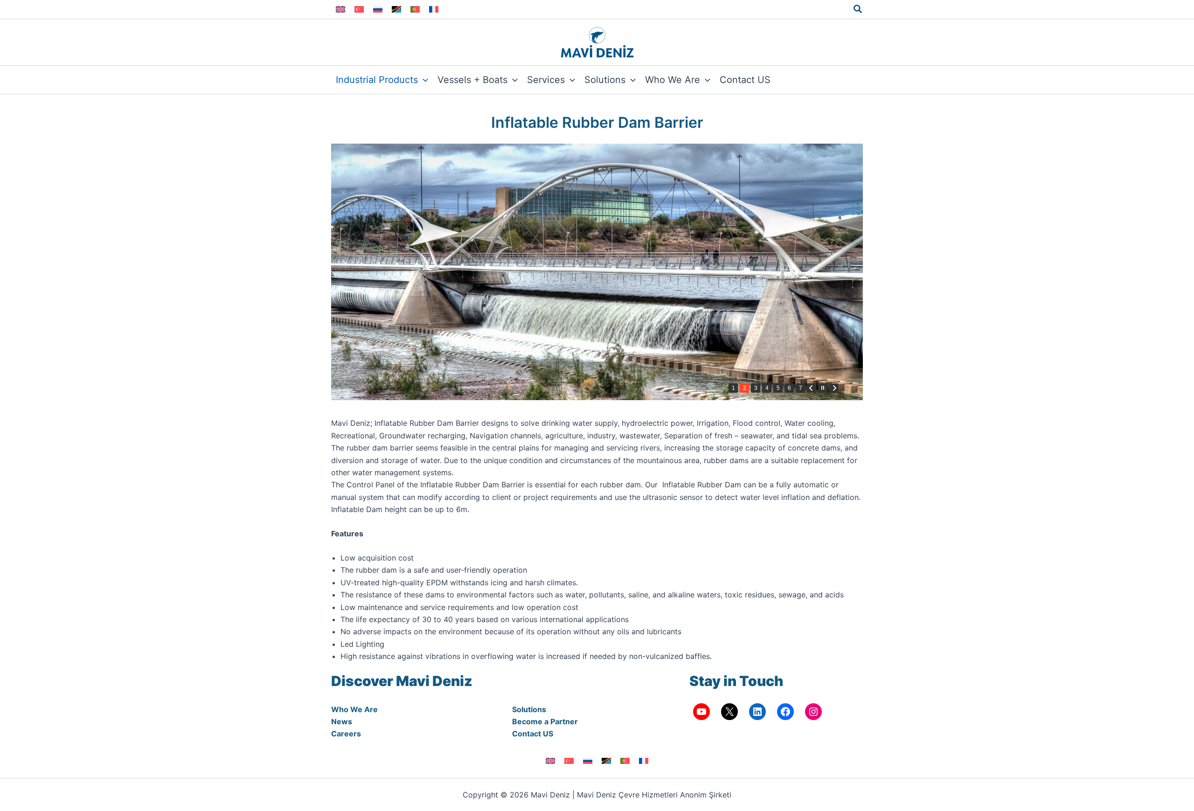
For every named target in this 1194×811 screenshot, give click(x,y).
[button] (858, 9)
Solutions (529, 709)
